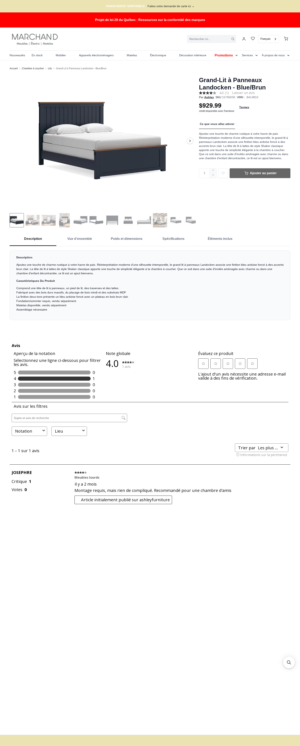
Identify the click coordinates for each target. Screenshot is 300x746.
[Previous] (15, 141)
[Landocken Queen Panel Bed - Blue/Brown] (103, 140)
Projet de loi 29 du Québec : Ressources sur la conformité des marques (150, 20)
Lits (50, 68)
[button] (289, 662)
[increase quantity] (213, 170)
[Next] (190, 141)
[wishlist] (253, 39)
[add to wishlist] (223, 173)
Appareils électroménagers (96, 55)
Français (265, 38)
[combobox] (211, 39)
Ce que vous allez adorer (217, 124)
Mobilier (61, 55)
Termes (244, 107)
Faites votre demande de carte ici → (171, 6)
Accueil (14, 68)
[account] (244, 39)
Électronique (158, 55)
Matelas (132, 55)
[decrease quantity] (213, 175)
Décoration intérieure (192, 55)
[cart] (286, 38)
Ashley (209, 97)
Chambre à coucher (33, 68)
